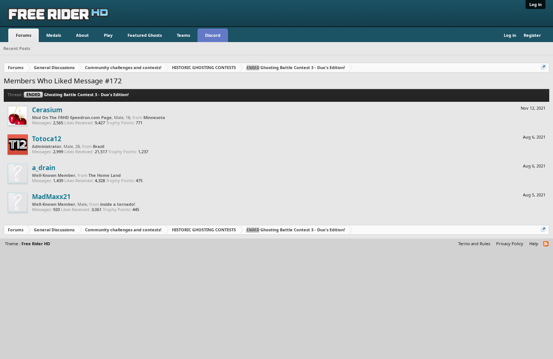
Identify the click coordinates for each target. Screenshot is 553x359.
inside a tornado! (117, 204)
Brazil (98, 146)
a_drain (43, 167)
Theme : (27, 243)
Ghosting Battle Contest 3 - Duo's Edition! (77, 94)
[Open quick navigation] (544, 68)
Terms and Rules (474, 243)
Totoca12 (46, 138)
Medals (53, 35)
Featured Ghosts (145, 35)
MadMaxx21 (51, 196)
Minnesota (154, 117)
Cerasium (47, 109)
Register (532, 35)
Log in (535, 4)
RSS (546, 244)
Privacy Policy (509, 243)
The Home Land (104, 175)
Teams (183, 35)
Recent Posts (16, 48)
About (82, 35)
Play (108, 35)
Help (533, 243)
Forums (23, 35)
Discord (212, 35)
